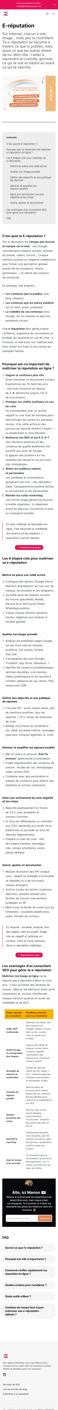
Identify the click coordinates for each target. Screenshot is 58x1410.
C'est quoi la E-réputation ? (21, 143)
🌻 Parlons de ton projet (29, 547)
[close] (55, 5)
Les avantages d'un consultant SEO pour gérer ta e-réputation (26, 211)
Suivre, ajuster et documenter (27, 202)
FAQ (8, 218)
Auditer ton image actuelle (25, 171)
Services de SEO (11, 1384)
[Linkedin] (4, 1374)
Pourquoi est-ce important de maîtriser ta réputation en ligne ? (28, 151)
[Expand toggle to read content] (51, 1247)
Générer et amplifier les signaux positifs (23, 187)
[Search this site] (47, 14)
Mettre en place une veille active (28, 166)
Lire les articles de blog (15, 1389)
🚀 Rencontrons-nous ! (29, 955)
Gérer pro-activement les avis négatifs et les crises (27, 196)
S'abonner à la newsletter (16, 1394)
